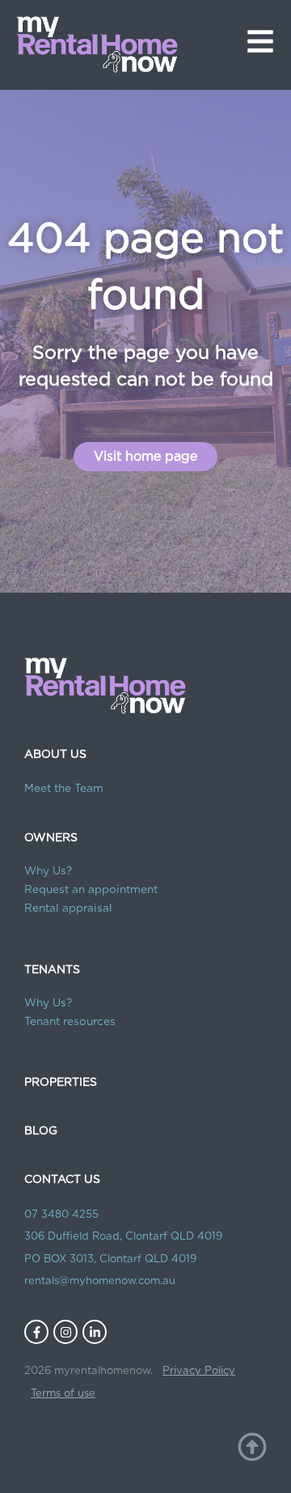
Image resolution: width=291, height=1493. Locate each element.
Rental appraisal (68, 908)
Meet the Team (63, 788)
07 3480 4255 (61, 1215)
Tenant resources (70, 1021)
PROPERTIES (60, 1082)
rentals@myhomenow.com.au (99, 1281)
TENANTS (52, 970)
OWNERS (51, 838)
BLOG (40, 1131)
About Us (55, 754)
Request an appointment (91, 889)
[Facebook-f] (36, 1332)
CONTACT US (62, 1179)
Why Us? (48, 871)
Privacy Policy (198, 1371)
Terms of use (63, 1394)
